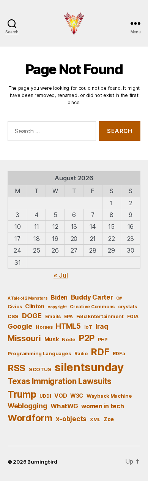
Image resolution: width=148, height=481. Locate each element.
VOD (60, 395)
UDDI (45, 396)
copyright (57, 307)
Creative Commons (92, 306)
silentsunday (89, 367)
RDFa (119, 353)
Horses (44, 327)
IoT (88, 327)
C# (118, 298)
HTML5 (68, 326)
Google (20, 326)
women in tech (102, 406)
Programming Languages (39, 353)
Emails (53, 316)
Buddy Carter (92, 297)
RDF (100, 352)
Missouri (24, 338)
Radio (81, 353)
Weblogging (27, 406)
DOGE (32, 315)
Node (69, 339)
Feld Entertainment (100, 316)
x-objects (71, 419)
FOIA (133, 316)
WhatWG (64, 406)
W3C (76, 395)
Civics (15, 306)
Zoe (109, 419)
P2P (86, 338)
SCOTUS (40, 369)
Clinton (34, 306)
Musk (51, 339)
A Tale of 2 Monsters (28, 298)
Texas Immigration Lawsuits (60, 381)
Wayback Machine (109, 396)
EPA (68, 316)
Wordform (30, 417)
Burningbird (42, 462)
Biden (59, 297)
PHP (102, 339)
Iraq (102, 326)
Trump (22, 394)
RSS (16, 367)
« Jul (61, 275)
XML (95, 419)
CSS (13, 316)
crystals (127, 306)
